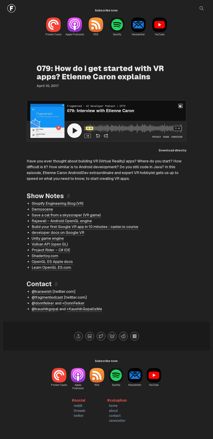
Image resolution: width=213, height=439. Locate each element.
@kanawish (42, 291)
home (113, 405)
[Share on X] (101, 336)
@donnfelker (43, 303)
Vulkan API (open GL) (50, 244)
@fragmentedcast (47, 297)
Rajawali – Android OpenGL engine (62, 220)
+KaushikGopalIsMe (84, 309)
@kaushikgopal (45, 309)
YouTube (160, 34)
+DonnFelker (73, 303)
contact (115, 415)
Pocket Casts (53, 34)
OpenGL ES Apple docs (52, 261)
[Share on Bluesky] (112, 336)
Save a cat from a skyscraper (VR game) (66, 215)
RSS (95, 34)
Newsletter (138, 34)
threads (79, 410)
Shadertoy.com (45, 255)
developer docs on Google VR (58, 232)
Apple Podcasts (75, 34)
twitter (79, 415)
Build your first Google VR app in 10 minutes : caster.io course (85, 226)
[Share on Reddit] (123, 336)
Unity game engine (48, 238)
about (113, 410)
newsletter (117, 420)
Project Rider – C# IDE (51, 250)
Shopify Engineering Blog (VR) (57, 203)
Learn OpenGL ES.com (51, 267)
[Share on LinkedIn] (89, 336)
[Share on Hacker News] (134, 336)
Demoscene (42, 209)
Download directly (172, 150)
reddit (78, 405)
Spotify (117, 34)
